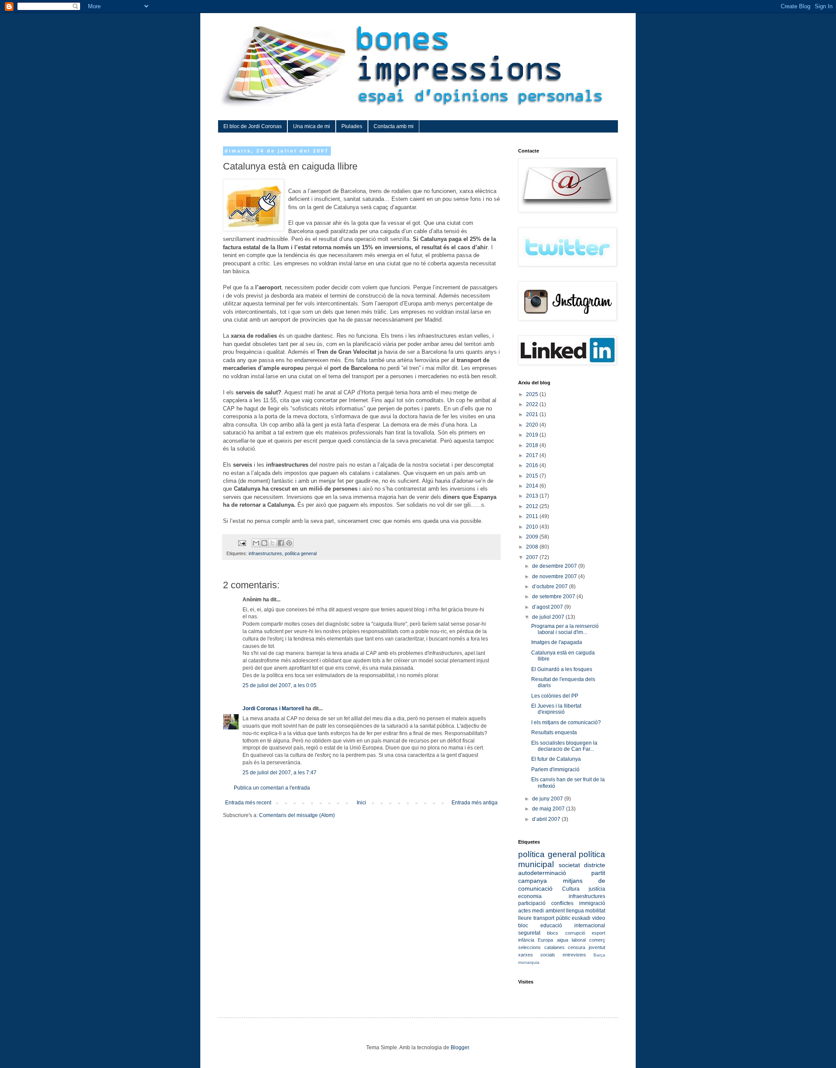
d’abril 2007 (547, 819)
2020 (532, 425)
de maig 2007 (549, 809)
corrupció (575, 933)
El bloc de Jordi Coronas (252, 126)
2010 (532, 527)
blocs (552, 933)
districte (594, 864)
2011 (532, 516)
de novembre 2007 (555, 576)
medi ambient (548, 911)
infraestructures (265, 553)
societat (569, 864)
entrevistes (574, 954)
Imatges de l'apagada (556, 642)
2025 (532, 394)
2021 (532, 414)
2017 (532, 455)
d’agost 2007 (548, 607)
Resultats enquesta (554, 732)
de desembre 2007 (555, 566)
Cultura (571, 889)
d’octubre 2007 (550, 586)
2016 (532, 465)
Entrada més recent (248, 803)
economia (530, 896)
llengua (575, 911)
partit (598, 872)
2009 (532, 537)
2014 (532, 486)
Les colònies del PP (554, 696)
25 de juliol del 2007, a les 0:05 (280, 685)
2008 (532, 547)
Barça (599, 955)
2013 (532, 496)
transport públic (551, 918)
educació (551, 925)
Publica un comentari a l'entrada (272, 788)
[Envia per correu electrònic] (256, 543)
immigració (592, 903)
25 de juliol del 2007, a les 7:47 (280, 773)
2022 (532, 404)
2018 (532, 445)
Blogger (460, 1047)
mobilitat (595, 911)
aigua (562, 940)
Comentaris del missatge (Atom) (297, 815)
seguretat (529, 933)
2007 (532, 557)
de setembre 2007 (554, 596)
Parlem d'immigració (555, 769)
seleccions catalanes (541, 947)
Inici (361, 803)
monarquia (528, 962)
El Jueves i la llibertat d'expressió (556, 709)
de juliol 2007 (549, 617)
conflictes (562, 903)
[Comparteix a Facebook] (280, 543)
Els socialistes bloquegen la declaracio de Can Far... (564, 746)
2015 (532, 476)
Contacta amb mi (394, 126)
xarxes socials (536, 954)
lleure (525, 918)
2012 (532, 506)
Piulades (351, 126)
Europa (545, 940)
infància (526, 940)
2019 (532, 435)
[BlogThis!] (264, 543)
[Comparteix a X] (272, 543)
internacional (589, 925)
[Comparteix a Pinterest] (289, 543)
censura (576, 947)
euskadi (581, 918)
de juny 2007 (548, 799)
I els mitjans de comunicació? (566, 722)
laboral (579, 940)
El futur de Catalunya (556, 759)
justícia (597, 889)
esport (598, 933)
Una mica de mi (311, 126)
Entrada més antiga (475, 803)
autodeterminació (542, 872)
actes (524, 911)
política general (301, 553)
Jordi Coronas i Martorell (273, 708)
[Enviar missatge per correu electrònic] (241, 542)
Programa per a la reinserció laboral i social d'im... (565, 629)
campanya (532, 880)
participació (532, 903)
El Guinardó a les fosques (561, 669)
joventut (597, 947)
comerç (597, 940)
